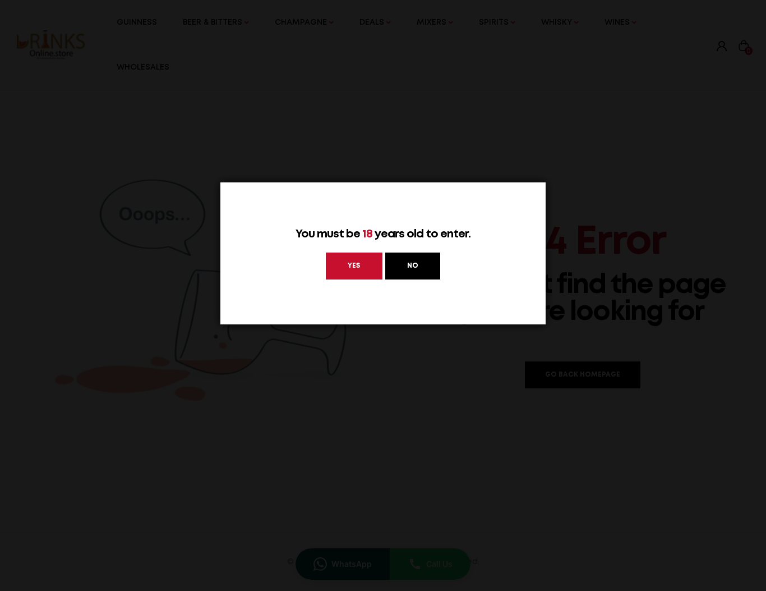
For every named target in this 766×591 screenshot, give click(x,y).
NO (412, 266)
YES (354, 266)
